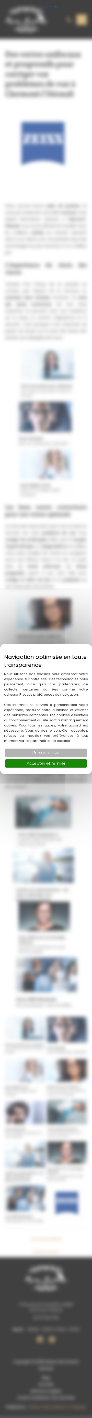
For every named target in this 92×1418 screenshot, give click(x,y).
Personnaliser (46, 752)
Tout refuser (50, 6)
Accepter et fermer (46, 763)
